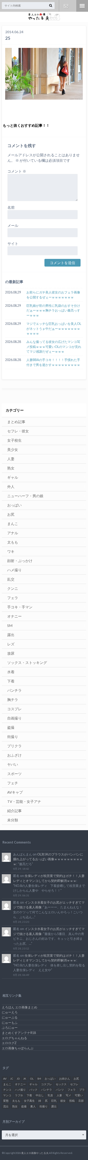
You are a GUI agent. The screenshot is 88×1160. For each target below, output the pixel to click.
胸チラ (12, 699)
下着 (10, 681)
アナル (12, 533)
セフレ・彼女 (18, 431)
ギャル (12, 477)
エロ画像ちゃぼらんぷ (17, 1048)
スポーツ (14, 773)
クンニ (12, 588)
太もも (12, 542)
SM (10, 625)
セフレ (74, 1084)
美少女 (12, 449)
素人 (33, 1106)
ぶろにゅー (10, 1027)
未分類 (12, 820)
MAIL (66, 6)
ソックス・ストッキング (27, 662)
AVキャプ (15, 792)
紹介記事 (14, 810)
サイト (12, 243)
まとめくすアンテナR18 (19, 1033)
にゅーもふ (10, 1022)
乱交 (10, 579)
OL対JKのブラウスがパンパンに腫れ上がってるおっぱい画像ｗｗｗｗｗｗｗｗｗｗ (48, 859)
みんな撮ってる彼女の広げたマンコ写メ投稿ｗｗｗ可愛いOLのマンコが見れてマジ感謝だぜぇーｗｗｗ (53, 346)
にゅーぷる (10, 1017)
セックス (61, 1084)
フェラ (12, 597)
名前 (11, 207)
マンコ (7, 1095)
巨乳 (54, 1100)
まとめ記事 (16, 421)
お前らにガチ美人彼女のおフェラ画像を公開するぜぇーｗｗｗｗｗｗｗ (53, 294)
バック (33, 1089)
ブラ (82, 1089)
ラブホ (19, 1095)
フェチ (12, 783)
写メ (68, 1095)
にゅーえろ (10, 1012)
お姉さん (64, 1078)
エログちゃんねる (14, 1038)
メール (12, 225)
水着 (10, 672)
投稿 (72, 1100)
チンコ (7, 1089)
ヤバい (12, 764)
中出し (40, 1095)
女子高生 (29, 1100)
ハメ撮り (14, 570)
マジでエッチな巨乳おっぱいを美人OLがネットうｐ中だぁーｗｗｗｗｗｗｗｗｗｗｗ (53, 328)
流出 (6, 1106)
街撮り (12, 736)
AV (5, 1078)
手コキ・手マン (19, 607)
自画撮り (14, 718)
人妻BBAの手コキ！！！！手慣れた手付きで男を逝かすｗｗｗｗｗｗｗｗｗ (53, 362)
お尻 (10, 514)
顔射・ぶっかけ (19, 560)
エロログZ (9, 1043)
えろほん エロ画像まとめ (19, 1007)
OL (32, 1078)
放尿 (10, 653)
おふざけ (14, 755)
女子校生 (14, 440)
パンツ (60, 1089)
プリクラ (14, 746)
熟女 (10, 468)
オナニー (14, 616)
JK (24, 1078)
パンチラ (14, 690)
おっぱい (14, 505)
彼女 (63, 1100)
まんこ (12, 523)
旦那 (81, 1100)
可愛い (79, 1095)
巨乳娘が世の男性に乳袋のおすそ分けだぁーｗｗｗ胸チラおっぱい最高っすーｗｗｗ (53, 310)
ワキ (10, 551)
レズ (10, 644)
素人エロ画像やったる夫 (35, 1152)
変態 (6, 1100)
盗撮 (10, 727)
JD (18, 1078)
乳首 (50, 1095)
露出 (10, 635)
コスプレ (14, 709)
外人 (10, 486)
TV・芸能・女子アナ (24, 801)
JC (11, 1078)
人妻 (10, 459)
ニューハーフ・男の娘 (25, 496)
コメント (16, 171)
